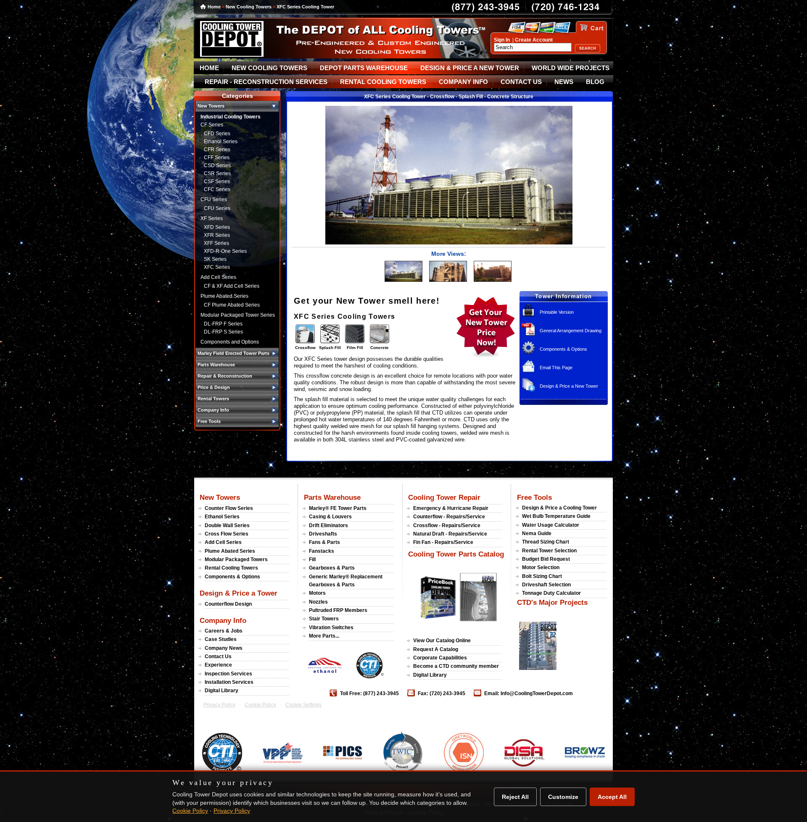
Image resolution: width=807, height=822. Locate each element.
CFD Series (217, 134)
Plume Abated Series (224, 296)
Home (214, 6)
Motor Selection (540, 567)
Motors (317, 593)
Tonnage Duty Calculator (551, 593)
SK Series (215, 259)
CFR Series (217, 149)
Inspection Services (228, 674)
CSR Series (217, 173)
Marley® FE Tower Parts (338, 508)
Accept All (612, 796)
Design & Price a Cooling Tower (559, 508)
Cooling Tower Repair (444, 497)
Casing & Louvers (330, 517)
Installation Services (229, 682)
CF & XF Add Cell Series (231, 286)
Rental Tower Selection (549, 551)
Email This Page (556, 367)
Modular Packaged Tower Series (237, 315)
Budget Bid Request (546, 559)
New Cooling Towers (249, 6)
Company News (224, 648)
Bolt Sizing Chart (542, 576)
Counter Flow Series (229, 508)
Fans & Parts (324, 542)
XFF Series (216, 243)
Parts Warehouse (332, 497)
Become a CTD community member (456, 666)
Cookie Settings (303, 705)
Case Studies (221, 639)
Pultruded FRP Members (338, 610)
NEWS (563, 82)
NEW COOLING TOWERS (269, 68)
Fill (312, 559)
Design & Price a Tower (238, 593)
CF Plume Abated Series (232, 305)
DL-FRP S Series (223, 332)
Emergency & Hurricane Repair (450, 508)
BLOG (595, 82)
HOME (209, 68)
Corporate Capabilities (440, 658)
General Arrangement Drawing (570, 330)
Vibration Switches (331, 627)
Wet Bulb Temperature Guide (556, 516)
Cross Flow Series (226, 534)
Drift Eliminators (328, 525)
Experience (218, 665)
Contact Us (218, 656)
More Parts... (324, 636)
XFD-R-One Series (225, 251)
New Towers (220, 497)
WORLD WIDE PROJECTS (570, 68)
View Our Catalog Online (442, 640)
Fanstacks (321, 551)
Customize (563, 796)
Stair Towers (324, 619)
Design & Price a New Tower (569, 386)
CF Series (211, 125)
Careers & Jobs (224, 631)
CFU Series (213, 199)
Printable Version (557, 312)
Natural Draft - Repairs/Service (450, 534)
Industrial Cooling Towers (230, 117)
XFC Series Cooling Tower (305, 6)
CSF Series (217, 181)
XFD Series (217, 227)
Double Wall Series (227, 525)
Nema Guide (536, 533)
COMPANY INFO (463, 82)
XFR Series (217, 235)
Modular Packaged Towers (236, 559)
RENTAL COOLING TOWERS (383, 82)
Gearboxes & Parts (332, 568)
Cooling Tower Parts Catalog (456, 554)
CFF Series (216, 157)
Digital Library (221, 690)
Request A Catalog (435, 649)
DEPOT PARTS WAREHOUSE (364, 68)
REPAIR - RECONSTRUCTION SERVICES (266, 82)
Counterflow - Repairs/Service (449, 517)
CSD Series (217, 165)
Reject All (515, 796)
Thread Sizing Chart (545, 542)
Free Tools (534, 497)
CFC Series (217, 189)
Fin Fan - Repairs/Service (443, 542)
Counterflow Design (228, 604)
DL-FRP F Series (223, 324)
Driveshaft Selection (546, 585)
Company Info (223, 620)
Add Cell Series (218, 277)
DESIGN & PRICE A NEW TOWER (469, 68)
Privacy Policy (219, 705)
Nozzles (318, 602)
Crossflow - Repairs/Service (446, 525)
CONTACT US (521, 82)
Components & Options (563, 349)
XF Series (211, 218)
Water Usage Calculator (550, 525)
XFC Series (217, 267)
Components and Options (229, 342)
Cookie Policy (260, 705)
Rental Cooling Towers (231, 568)
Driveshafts (323, 534)
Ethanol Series (220, 141)
